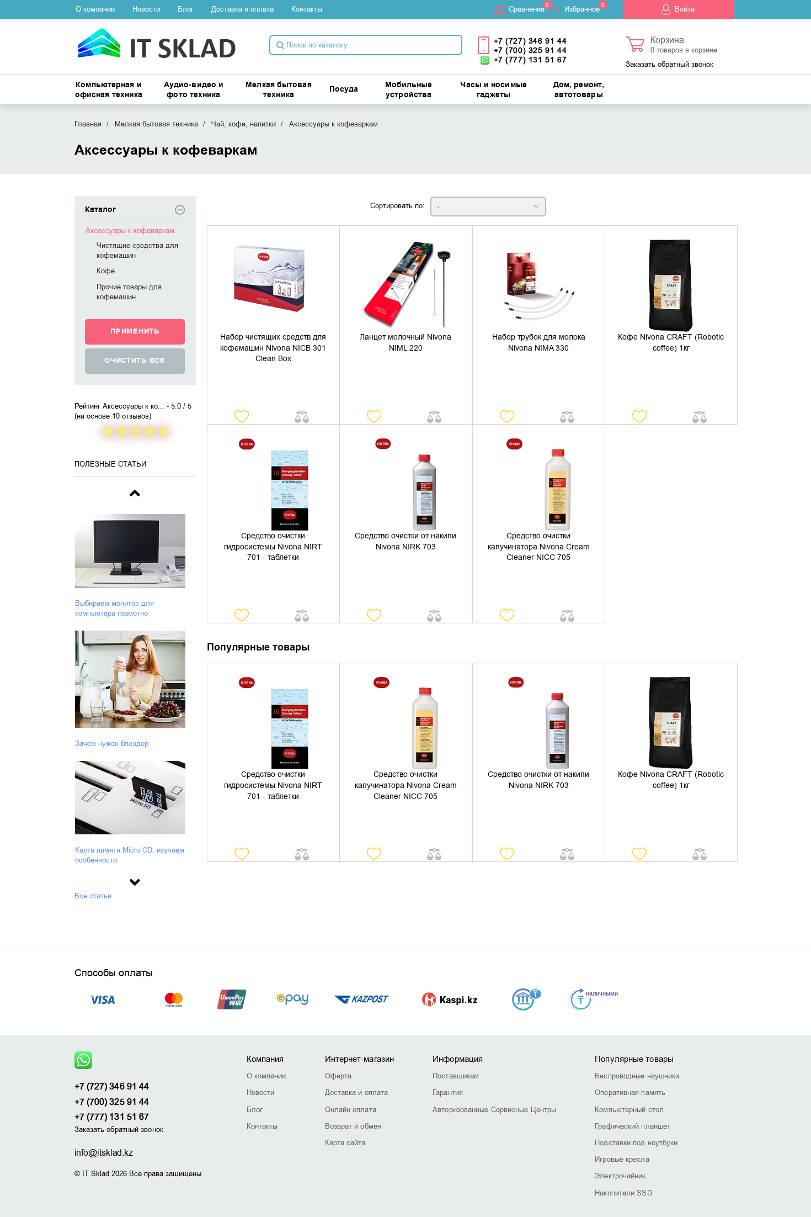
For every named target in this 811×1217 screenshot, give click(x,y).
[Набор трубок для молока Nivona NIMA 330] (539, 279)
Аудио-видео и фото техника (193, 90)
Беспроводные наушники (637, 1076)
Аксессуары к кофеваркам (130, 230)
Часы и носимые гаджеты (493, 90)
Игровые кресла (622, 1159)
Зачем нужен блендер (111, 743)
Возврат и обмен (353, 1126)
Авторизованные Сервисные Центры (494, 1109)
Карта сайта (345, 1142)
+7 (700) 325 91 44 (530, 50)
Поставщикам (456, 1076)
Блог (186, 9)
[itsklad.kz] (156, 39)
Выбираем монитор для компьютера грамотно (114, 608)
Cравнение (527, 9)
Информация (458, 1059)
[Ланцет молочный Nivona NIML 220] (406, 279)
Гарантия (448, 1092)
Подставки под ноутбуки (636, 1142)
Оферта (338, 1076)
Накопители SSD (623, 1193)
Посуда (344, 89)
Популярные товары (634, 1059)
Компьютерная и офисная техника (109, 90)
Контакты (306, 9)
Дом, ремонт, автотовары (578, 90)
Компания (265, 1059)
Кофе (106, 271)
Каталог (100, 210)
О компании (95, 9)
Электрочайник (620, 1176)
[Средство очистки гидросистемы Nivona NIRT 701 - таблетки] (273, 478)
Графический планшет (632, 1126)
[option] (135, 566)
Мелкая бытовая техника (278, 90)
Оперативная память (630, 1092)
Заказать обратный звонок (669, 64)
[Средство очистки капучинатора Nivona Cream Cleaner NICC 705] (539, 478)
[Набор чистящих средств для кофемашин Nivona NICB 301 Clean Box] (273, 279)
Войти (685, 9)
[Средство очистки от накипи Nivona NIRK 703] (406, 478)
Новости (146, 9)
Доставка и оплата (242, 9)
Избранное (582, 9)
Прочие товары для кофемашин (129, 291)
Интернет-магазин (359, 1059)
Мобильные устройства (409, 90)
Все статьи (92, 896)
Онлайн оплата (350, 1109)
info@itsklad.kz (104, 1153)
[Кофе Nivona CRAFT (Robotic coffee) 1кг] (671, 279)
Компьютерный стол (629, 1109)
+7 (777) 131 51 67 (530, 60)
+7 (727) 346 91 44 (530, 41)
